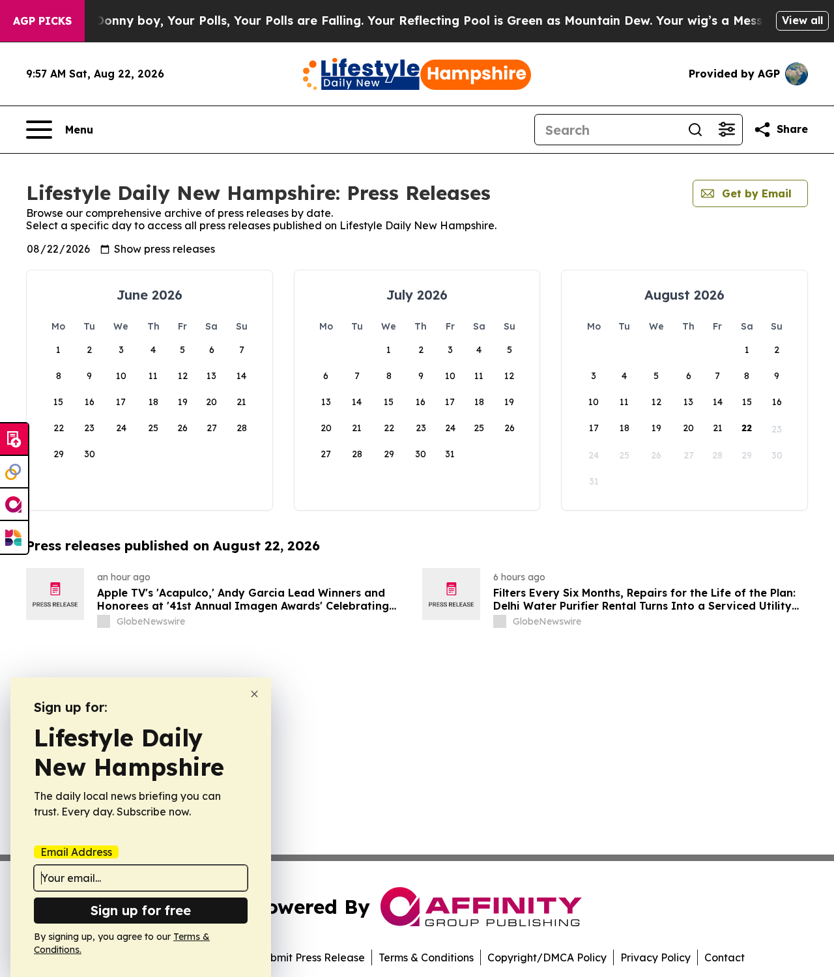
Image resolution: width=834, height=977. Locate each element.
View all (802, 20)
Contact (724, 957)
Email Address (76, 851)
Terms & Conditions (426, 957)
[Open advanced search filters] (726, 130)
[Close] (254, 694)
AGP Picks (42, 20)
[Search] (695, 130)
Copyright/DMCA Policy (547, 957)
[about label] (103, 621)
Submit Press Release (311, 957)
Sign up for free (141, 910)
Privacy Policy (655, 957)
